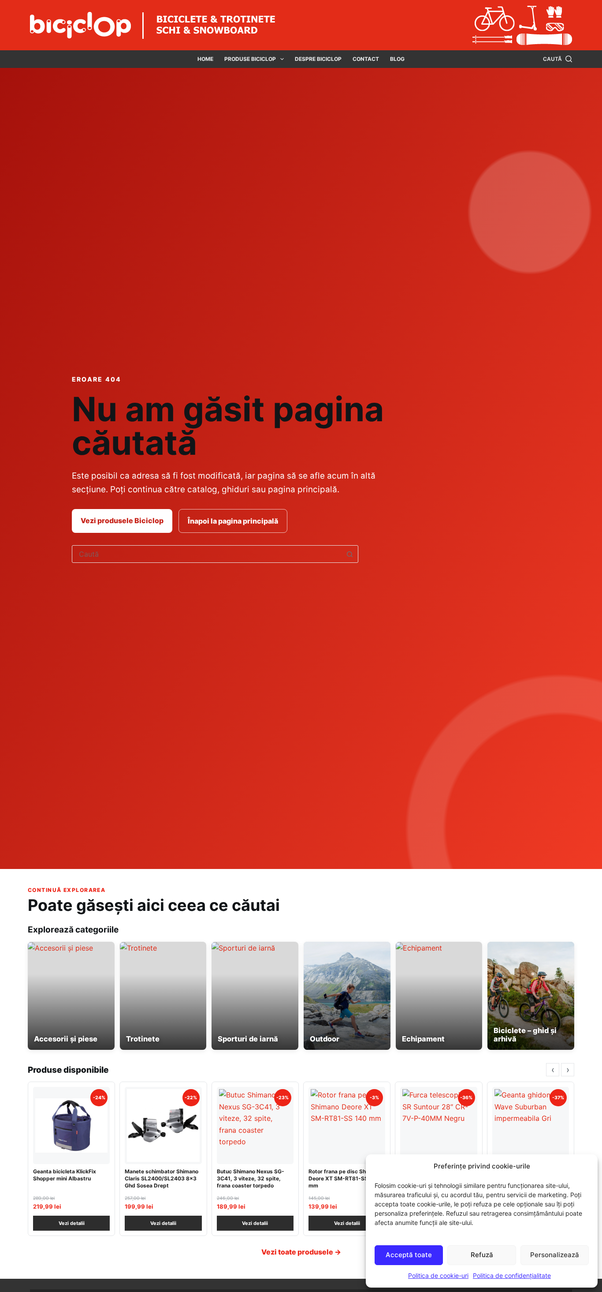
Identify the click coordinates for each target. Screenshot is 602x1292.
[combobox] (206, 554)
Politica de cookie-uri (438, 1275)
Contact (366, 59)
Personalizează (554, 1255)
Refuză (482, 1255)
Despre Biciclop (318, 59)
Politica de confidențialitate (512, 1275)
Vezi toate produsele (301, 1251)
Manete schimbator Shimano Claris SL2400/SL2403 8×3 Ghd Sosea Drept (161, 1178)
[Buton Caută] (349, 554)
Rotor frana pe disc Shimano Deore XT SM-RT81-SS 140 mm (344, 1178)
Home (205, 59)
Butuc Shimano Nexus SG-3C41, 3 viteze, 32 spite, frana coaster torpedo (250, 1178)
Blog (397, 59)
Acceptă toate (409, 1255)
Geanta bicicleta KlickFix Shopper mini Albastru (64, 1175)
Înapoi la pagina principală (233, 521)
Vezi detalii (72, 1223)
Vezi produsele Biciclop (122, 520)
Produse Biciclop (250, 59)
